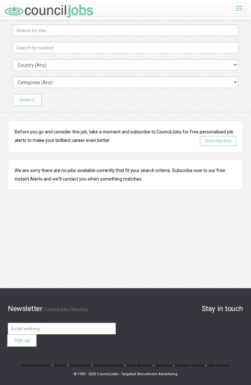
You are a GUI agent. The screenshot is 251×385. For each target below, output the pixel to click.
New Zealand (218, 365)
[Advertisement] (125, 242)
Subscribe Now (218, 141)
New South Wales (36, 365)
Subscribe (182, 170)
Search (27, 100)
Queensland (80, 365)
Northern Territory (189, 365)
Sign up (22, 340)
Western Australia (108, 365)
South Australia (139, 365)
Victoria (60, 365)
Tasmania (163, 365)
